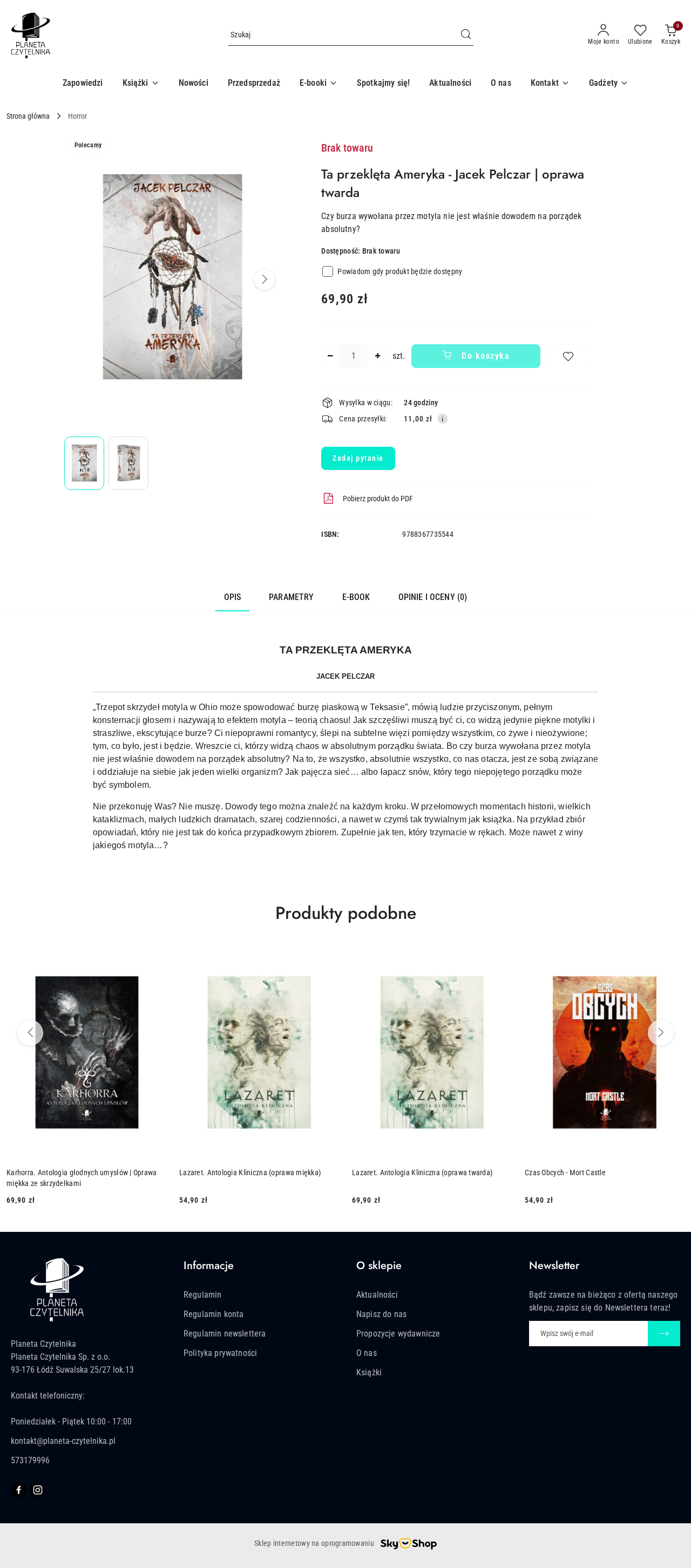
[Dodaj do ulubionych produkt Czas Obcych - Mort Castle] (672, 959)
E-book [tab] (356, 597)
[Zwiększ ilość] (377, 356)
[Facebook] (18, 1489)
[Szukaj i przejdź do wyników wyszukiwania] (465, 35)
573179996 (30, 1460)
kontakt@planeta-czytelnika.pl (63, 1441)
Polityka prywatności (220, 1353)
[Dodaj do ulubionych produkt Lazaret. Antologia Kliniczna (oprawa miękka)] (327, 959)
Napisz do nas (381, 1314)
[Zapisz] (664, 1333)
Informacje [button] (209, 1265)
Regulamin (202, 1295)
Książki (369, 1372)
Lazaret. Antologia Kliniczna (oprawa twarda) (422, 1172)
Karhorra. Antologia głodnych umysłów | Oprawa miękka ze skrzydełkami (81, 1178)
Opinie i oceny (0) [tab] (433, 597)
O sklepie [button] (379, 1265)
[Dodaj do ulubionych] (568, 356)
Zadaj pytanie (358, 458)
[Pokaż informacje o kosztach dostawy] (443, 419)
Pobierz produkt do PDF (378, 498)
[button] (141, 83)
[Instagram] (37, 1489)
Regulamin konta (213, 1314)
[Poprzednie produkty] (30, 1033)
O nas (366, 1353)
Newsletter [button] (554, 1265)
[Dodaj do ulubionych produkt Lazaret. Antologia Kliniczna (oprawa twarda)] (499, 959)
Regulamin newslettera (225, 1333)
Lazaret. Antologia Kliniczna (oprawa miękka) (250, 1172)
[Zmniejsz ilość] (330, 356)
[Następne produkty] (660, 1033)
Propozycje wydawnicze (398, 1333)
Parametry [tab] (291, 597)
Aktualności (377, 1295)
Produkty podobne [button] (345, 913)
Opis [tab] (232, 597)
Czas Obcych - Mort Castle (565, 1172)
